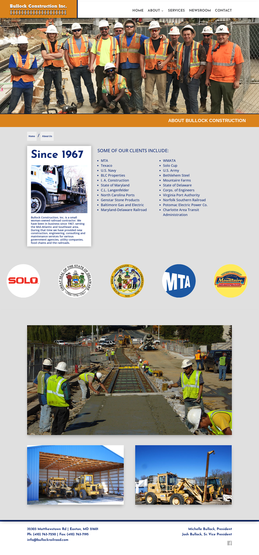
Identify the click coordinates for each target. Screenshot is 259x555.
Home (138, 10)
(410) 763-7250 (44, 534)
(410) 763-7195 (78, 534)
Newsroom (200, 10)
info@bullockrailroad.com (47, 540)
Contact (223, 10)
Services (176, 10)
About (154, 10)
